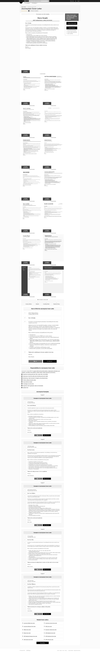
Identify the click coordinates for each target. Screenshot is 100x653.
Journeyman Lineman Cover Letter (51, 623)
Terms (63, 650)
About (58, 650)
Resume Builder (71, 650)
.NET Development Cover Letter (50, 636)
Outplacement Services (77, 650)
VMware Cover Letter (27, 629)
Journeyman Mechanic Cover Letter (30, 626)
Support (61, 650)
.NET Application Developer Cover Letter (30, 636)
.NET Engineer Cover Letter (28, 639)
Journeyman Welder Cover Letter (29, 623)
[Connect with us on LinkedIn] (29, 650)
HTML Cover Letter (48, 626)
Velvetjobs (21, 2)
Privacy (66, 650)
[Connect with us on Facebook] (26, 650)
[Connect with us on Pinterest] (28, 650)
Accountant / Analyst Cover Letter (50, 629)
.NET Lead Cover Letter (49, 639)
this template (47, 294)
